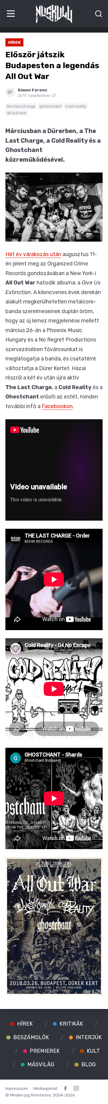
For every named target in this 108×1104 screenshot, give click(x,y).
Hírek (14, 42)
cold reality (75, 106)
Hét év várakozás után (33, 254)
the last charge (21, 106)
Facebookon (57, 406)
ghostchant (50, 106)
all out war (16, 112)
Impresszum (16, 1088)
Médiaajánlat (45, 1088)
